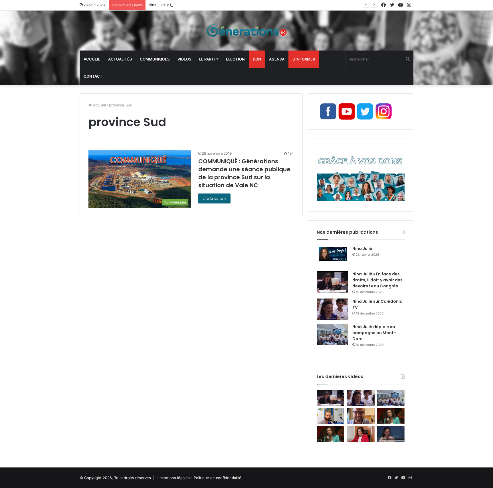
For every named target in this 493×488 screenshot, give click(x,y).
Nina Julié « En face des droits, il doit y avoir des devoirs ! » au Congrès (212, 5)
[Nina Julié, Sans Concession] (330, 434)
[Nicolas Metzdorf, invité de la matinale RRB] (330, 416)
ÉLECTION (235, 59)
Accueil (92, 59)
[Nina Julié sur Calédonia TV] (332, 309)
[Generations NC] (246, 30)
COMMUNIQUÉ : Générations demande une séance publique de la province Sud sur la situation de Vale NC (244, 173)
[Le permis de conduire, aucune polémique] (360, 434)
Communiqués (154, 59)
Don (257, 59)
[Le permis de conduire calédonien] (391, 434)
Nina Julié (362, 248)
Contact (93, 76)
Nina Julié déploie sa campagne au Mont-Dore (374, 333)
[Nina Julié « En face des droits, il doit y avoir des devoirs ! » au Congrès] (332, 282)
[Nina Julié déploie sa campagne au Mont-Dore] (332, 334)
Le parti (207, 59)
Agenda (276, 59)
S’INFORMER (303, 59)
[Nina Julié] (332, 256)
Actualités (120, 59)
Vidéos (184, 59)
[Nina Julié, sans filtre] (391, 416)
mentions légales (174, 477)
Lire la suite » (214, 198)
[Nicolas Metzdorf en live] (360, 416)
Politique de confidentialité (217, 477)
